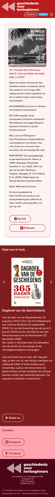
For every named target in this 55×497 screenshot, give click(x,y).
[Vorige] (4, 282)
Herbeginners (31, 14)
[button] (20, 218)
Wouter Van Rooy (41, 493)
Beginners (43, 14)
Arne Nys (16, 493)
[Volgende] (51, 282)
